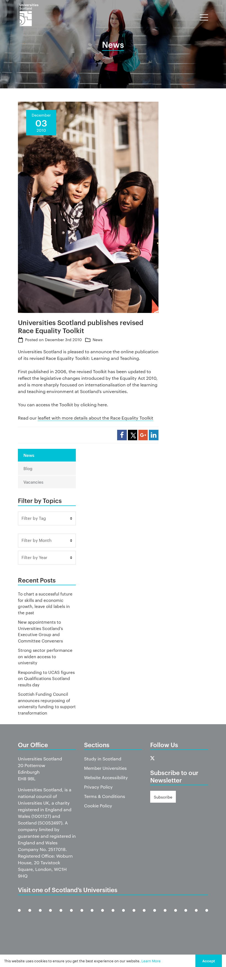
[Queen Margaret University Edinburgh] (134, 915)
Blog (28, 468)
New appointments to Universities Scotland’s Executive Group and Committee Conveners (40, 631)
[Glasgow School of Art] (92, 915)
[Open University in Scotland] (123, 915)
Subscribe (163, 797)
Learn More (151, 960)
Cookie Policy (98, 805)
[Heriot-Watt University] (102, 915)
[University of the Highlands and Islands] (113, 915)
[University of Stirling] (185, 915)
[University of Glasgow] (71, 915)
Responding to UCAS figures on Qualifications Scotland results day (46, 678)
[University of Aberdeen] (29, 915)
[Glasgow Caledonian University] (81, 915)
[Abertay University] (19, 915)
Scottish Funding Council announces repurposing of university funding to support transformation (47, 703)
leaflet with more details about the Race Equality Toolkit (95, 418)
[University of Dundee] (40, 915)
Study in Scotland (102, 759)
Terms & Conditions (104, 796)
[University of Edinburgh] (50, 915)
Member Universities (105, 768)
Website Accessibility (106, 777)
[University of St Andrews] (175, 915)
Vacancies (33, 482)
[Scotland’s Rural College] (165, 915)
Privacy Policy (98, 787)
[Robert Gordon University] (144, 915)
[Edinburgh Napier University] (61, 915)
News (98, 339)
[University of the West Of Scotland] (206, 915)
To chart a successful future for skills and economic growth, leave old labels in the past (45, 603)
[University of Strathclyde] (196, 915)
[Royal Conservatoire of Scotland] (154, 915)
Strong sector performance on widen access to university (45, 656)
